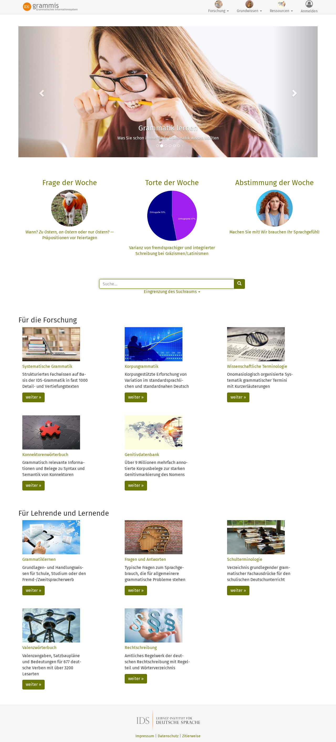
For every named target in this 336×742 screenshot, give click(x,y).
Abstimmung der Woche (274, 182)
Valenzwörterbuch (39, 647)
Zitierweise (191, 736)
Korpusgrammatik (141, 366)
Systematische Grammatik (47, 366)
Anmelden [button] (309, 11)
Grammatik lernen (168, 128)
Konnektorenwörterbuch (45, 454)
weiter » (33, 397)
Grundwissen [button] (248, 11)
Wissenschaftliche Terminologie (257, 366)
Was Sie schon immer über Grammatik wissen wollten (168, 137)
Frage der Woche (69, 182)
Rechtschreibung (141, 647)
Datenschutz (168, 736)
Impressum (144, 736)
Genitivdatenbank (142, 454)
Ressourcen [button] (280, 11)
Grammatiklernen (39, 559)
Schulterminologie (244, 559)
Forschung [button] (217, 11)
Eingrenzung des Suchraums (171, 291)
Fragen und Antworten (145, 559)
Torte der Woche (172, 182)
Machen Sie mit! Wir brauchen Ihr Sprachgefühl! (274, 231)
